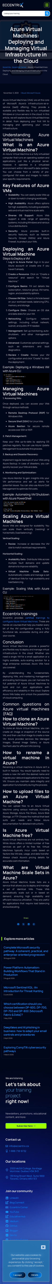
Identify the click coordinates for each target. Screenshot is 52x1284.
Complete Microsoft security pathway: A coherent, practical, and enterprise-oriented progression (26, 951)
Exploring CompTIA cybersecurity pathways (25, 1049)
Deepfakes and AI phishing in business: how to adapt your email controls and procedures (25, 1030)
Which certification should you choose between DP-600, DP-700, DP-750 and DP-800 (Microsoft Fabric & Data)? (25, 1009)
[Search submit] (47, 13)
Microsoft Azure (33, 93)
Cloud (23, 93)
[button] (18, 924)
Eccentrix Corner (19, 67)
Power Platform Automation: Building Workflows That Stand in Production (24, 970)
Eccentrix (7, 67)
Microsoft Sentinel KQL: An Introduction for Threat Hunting (23, 989)
